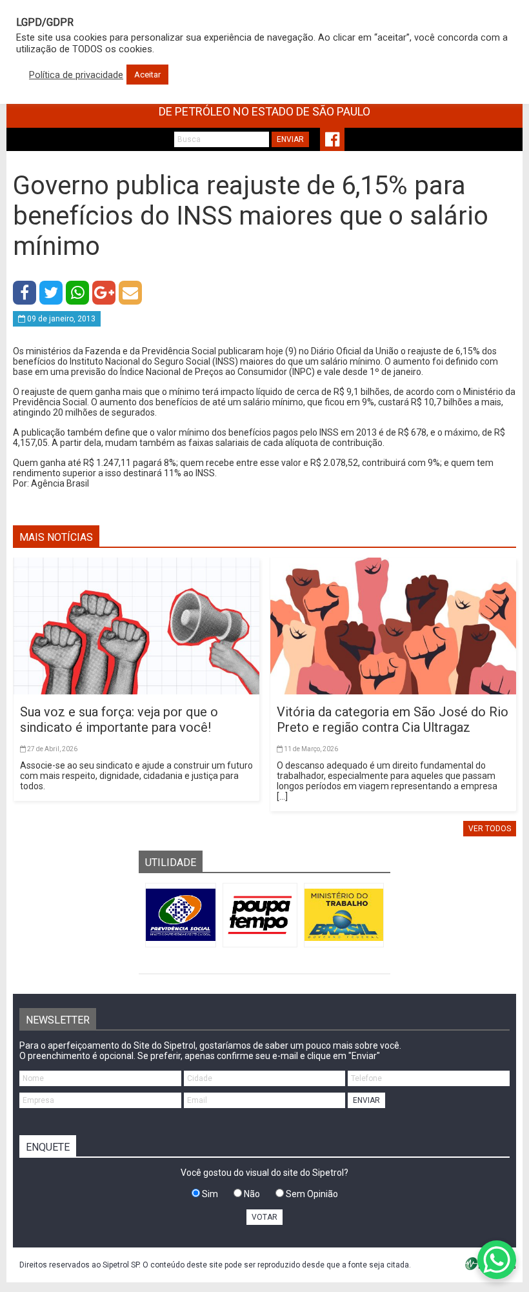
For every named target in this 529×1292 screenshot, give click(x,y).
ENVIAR (290, 139)
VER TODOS (489, 828)
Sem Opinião (311, 1194)
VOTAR (264, 1217)
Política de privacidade (76, 75)
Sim (209, 1194)
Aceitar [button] (147, 74)
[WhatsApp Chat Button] (496, 1259)
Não (251, 1194)
